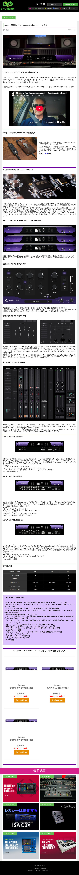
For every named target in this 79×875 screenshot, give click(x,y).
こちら (46, 153)
